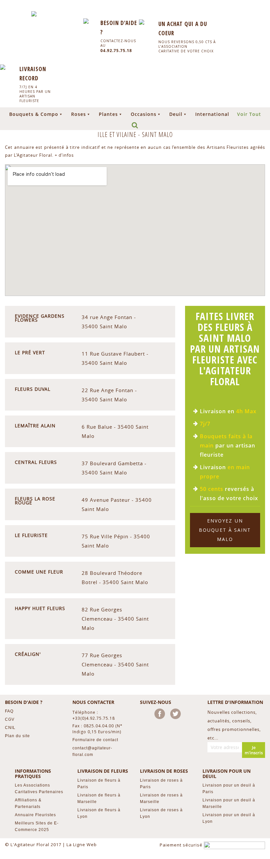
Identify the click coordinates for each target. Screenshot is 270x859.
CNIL (10, 727)
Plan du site (17, 736)
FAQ (9, 711)
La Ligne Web (82, 844)
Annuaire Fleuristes (35, 815)
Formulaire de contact (95, 740)
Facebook (161, 715)
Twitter (176, 715)
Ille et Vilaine (117, 134)
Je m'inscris (254, 750)
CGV (9, 719)
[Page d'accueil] (34, 13)
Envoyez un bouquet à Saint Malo (225, 530)
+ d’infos (64, 155)
